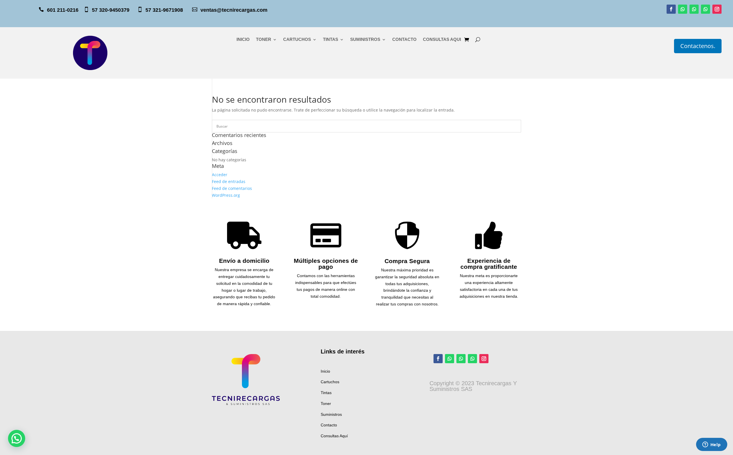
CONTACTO (404, 39)
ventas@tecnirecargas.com (233, 10)
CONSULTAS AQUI (442, 39)
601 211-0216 (62, 10)
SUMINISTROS (365, 39)
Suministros (331, 414)
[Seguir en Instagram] (717, 9)
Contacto (329, 425)
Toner (326, 403)
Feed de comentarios (232, 188)
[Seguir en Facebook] (671, 9)
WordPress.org (226, 195)
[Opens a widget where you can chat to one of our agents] (711, 445)
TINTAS (330, 39)
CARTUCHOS (297, 39)
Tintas (326, 392)
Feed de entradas (228, 181)
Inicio (325, 371)
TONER (263, 39)
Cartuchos (330, 382)
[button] (16, 438)
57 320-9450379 (114, 10)
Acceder (219, 174)
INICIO (243, 39)
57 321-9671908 (168, 10)
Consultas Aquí (334, 436)
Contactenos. (697, 46)
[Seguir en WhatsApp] (682, 9)
